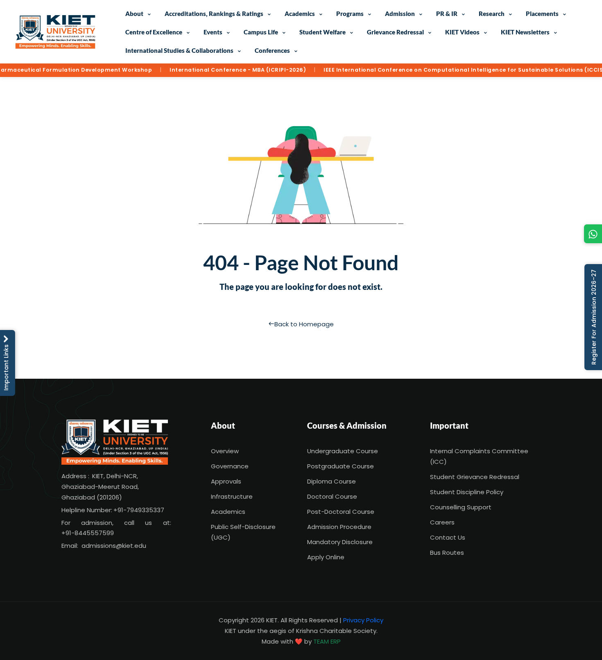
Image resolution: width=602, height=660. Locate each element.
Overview (225, 451)
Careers (442, 522)
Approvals (226, 481)
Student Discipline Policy (466, 492)
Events (213, 32)
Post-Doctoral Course (340, 511)
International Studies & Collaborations (179, 50)
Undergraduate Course (342, 451)
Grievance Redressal (395, 32)
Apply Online (325, 557)
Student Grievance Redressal (474, 476)
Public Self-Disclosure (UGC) (243, 532)
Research (492, 13)
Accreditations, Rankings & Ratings (214, 13)
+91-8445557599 (87, 533)
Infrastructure (232, 496)
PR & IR (446, 13)
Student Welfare (322, 32)
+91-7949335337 (138, 510)
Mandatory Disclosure (340, 542)
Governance (230, 466)
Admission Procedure (339, 526)
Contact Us (447, 537)
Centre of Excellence (153, 32)
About (134, 13)
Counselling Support (460, 507)
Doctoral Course (332, 496)
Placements (542, 13)
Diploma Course (331, 481)
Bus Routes (447, 552)
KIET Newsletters (525, 32)
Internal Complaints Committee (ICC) (479, 456)
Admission (400, 13)
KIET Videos (462, 32)
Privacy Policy (363, 620)
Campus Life (261, 32)
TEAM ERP (327, 641)
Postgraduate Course (340, 466)
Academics (300, 13)
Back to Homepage (304, 324)
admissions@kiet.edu (113, 545)
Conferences (272, 50)
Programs (350, 13)
